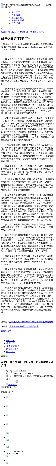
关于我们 (15, 15)
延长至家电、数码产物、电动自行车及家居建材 (31, 322)
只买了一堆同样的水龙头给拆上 (24, 326)
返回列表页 (6, 331)
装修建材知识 (17, 18)
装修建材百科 (17, 20)
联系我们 (15, 23)
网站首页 (15, 12)
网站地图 (11, 382)
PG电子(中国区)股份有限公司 (14, 32)
